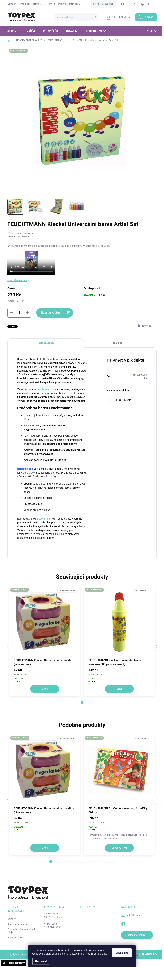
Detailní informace (17, 281)
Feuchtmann (44, 389)
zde (104, 953)
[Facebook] (123, 923)
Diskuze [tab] (117, 342)
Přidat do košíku (50, 312)
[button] (82, 702)
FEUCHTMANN (123, 399)
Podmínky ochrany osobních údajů (63, 4)
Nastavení (41, 961)
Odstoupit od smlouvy (14, 963)
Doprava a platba (16, 937)
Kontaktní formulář (136, 935)
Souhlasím (122, 952)
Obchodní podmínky (31, 4)
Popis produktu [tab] (45, 342)
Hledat (94, 17)
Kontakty (11, 4)
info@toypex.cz (135, 915)
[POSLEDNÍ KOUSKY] (45, 622)
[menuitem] (14, 31)
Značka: (18, 237)
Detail (45, 688)
